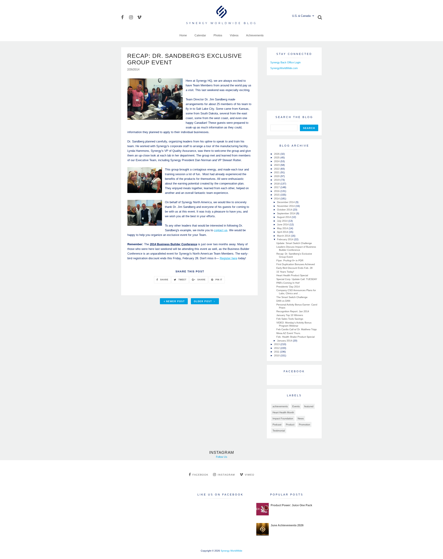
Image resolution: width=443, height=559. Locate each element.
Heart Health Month (283, 412)
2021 (277, 172)
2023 (277, 165)
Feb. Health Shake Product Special (295, 336)
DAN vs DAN (283, 300)
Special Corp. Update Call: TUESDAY (296, 279)
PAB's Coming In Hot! (288, 282)
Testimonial (279, 430)
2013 (277, 344)
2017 (277, 187)
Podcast (277, 424)
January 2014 (285, 340)
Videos (234, 35)
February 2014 (285, 239)
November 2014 (286, 206)
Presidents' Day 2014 (288, 286)
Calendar (200, 35)
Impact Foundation (283, 418)
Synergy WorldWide (231, 550)
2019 (277, 179)
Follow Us (221, 456)
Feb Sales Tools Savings (289, 318)
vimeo (249, 474)
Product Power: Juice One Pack (291, 505)
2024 (277, 161)
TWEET (182, 279)
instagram (226, 474)
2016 (277, 191)
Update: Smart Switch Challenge (294, 243)
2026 (277, 153)
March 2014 (284, 235)
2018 (277, 183)
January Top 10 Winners (289, 315)
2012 (277, 348)
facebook (200, 474)
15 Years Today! (285, 271)
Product (290, 424)
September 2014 (286, 213)
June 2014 (283, 224)
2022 (277, 168)
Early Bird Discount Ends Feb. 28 (294, 268)
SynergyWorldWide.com (284, 68)
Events (296, 406)
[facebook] (124, 17)
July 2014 (282, 220)
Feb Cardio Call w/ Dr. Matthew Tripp (296, 329)
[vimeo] (140, 17)
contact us (220, 230)
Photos (218, 35)
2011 (277, 351)
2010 (277, 355)
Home (183, 35)
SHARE (163, 279)
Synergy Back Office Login (285, 62)
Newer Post (175, 301)
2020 (277, 176)
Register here (228, 258)
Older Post (203, 301)
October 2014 (285, 209)
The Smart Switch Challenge (292, 297)
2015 (277, 194)
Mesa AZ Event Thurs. (288, 333)
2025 (277, 157)
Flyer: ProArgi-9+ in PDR (289, 260)
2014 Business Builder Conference (173, 244)
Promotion (304, 424)
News (301, 418)
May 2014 (283, 228)
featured (308, 406)
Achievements (255, 35)
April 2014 (283, 232)
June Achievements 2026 (287, 525)
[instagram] (132, 17)
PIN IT (218, 279)
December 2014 (286, 202)
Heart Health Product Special (292, 275)
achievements (280, 406)
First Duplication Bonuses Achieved (295, 264)
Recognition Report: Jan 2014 (292, 311)
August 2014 (284, 217)
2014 (277, 198)
